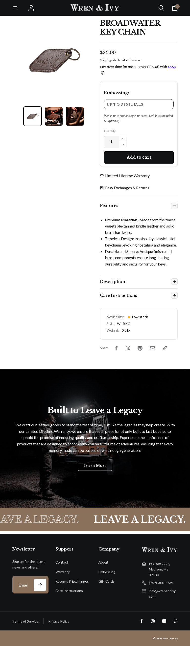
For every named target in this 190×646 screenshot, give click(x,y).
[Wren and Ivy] (160, 551)
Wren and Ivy (170, 638)
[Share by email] (152, 348)
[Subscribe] (40, 585)
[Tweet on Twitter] (128, 348)
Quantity (110, 131)
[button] (15, 7)
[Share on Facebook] (116, 348)
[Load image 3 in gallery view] (75, 116)
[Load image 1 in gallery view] (33, 116)
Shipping (105, 60)
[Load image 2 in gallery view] (54, 116)
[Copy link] (165, 348)
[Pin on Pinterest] (140, 348)
